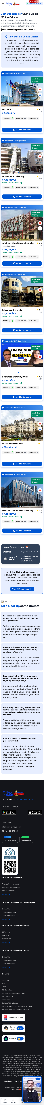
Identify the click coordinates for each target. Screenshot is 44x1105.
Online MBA (6, 909)
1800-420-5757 (10, 840)
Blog (3, 983)
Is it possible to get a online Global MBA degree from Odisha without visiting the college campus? (20, 618)
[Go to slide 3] (22, 239)
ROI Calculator (7, 990)
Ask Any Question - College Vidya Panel (17, 1006)
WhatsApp (6, 118)
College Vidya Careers (10, 1003)
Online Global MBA (9, 912)
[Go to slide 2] (20, 239)
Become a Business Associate (13, 993)
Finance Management (10, 884)
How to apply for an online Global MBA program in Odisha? (19, 739)
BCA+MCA (6, 932)
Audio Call (32, 118)
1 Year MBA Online (8, 915)
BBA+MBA (5, 935)
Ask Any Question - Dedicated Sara (15, 1009)
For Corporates (7, 996)
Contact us (6, 1000)
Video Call (19, 118)
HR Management (8, 890)
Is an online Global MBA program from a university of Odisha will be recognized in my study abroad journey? (20, 678)
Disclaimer (8, 1081)
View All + (6, 894)
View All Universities (20, 589)
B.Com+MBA (6, 938)
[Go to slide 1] (18, 105)
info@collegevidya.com (11, 827)
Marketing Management (11, 887)
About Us (5, 980)
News (4, 987)
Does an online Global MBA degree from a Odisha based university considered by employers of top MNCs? (21, 649)
